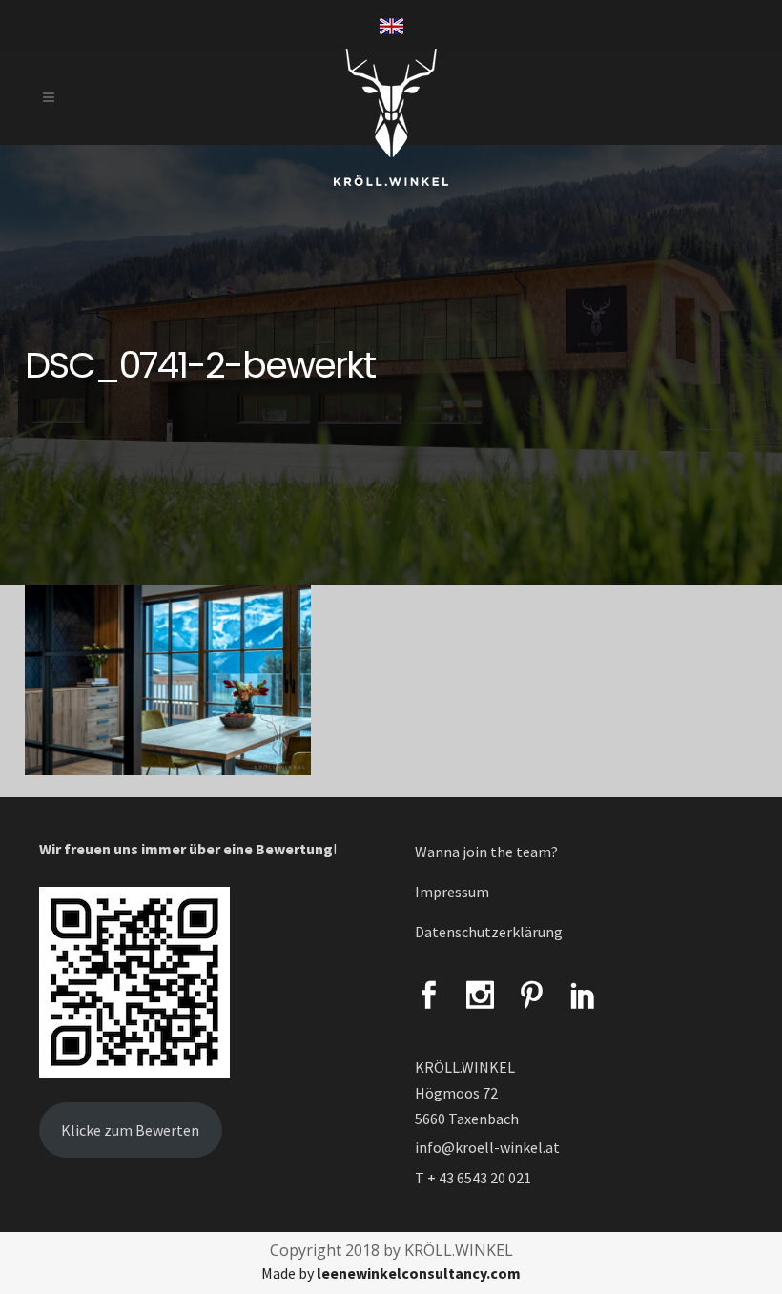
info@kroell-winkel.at (487, 1147)
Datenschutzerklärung (489, 931)
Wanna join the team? (486, 851)
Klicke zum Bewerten (130, 1130)
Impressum (452, 891)
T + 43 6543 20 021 (473, 1177)
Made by (391, 1273)
